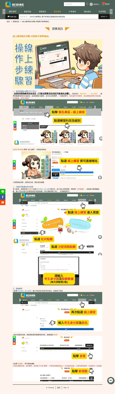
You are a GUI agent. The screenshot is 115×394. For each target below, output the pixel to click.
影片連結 (33, 91)
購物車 (107, 4)
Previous (51, 387)
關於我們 (12, 11)
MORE (103, 16)
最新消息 (27, 11)
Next (64, 387)
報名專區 (57, 11)
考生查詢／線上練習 (43, 189)
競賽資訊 (42, 11)
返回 (58, 387)
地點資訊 (87, 11)
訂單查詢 (72, 11)
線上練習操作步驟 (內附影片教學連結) (35, 21)
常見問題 (102, 11)
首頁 (8, 21)
